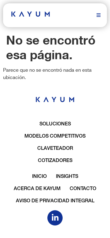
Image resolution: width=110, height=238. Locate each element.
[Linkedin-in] (55, 217)
